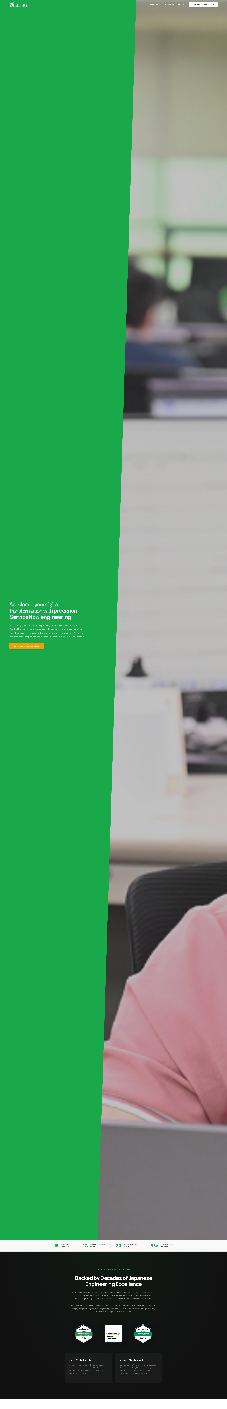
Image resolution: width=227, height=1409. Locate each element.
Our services (140, 4)
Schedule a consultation (203, 5)
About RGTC (155, 4)
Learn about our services (26, 646)
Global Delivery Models (174, 4)
